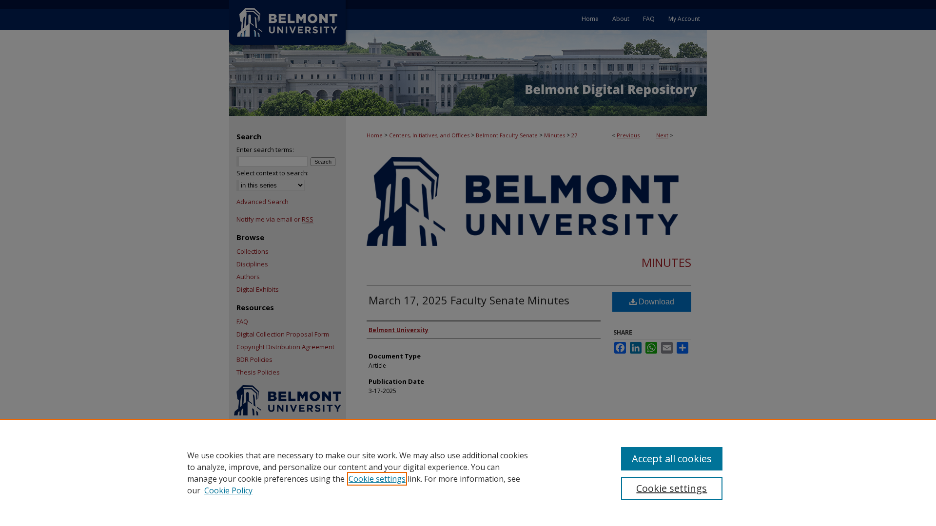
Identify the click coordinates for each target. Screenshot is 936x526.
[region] (468, 472)
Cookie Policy (228, 490)
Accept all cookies (672, 458)
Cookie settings (377, 478)
